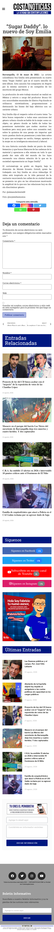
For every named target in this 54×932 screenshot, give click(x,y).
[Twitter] (40, 205)
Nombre (7, 273)
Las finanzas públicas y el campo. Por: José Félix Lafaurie (36, 664)
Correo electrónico (12, 283)
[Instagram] (27, 205)
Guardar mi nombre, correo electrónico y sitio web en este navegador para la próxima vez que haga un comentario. (27, 308)
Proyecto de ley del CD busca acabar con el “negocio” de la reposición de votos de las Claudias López (23, 384)
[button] (3, 9)
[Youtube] (41, 876)
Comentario (9, 241)
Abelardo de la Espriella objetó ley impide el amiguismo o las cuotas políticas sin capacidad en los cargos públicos (38, 689)
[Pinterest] (33, 210)
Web (5, 293)
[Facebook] (14, 205)
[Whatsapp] (20, 210)
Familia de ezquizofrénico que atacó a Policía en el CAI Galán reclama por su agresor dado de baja (27, 513)
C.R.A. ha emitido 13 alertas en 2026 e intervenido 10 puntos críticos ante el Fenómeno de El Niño (27, 472)
